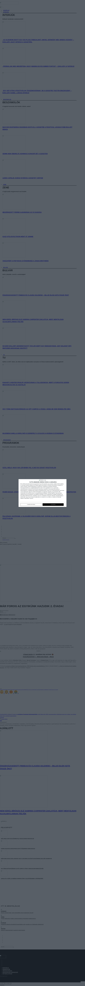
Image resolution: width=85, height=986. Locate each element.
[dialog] (42, 493)
